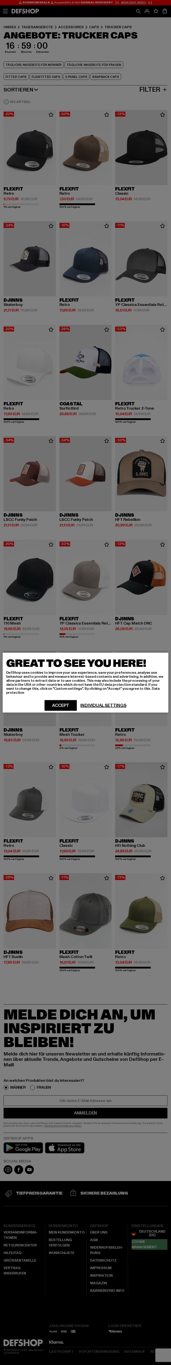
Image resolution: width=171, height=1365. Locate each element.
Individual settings (103, 705)
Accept (60, 705)
